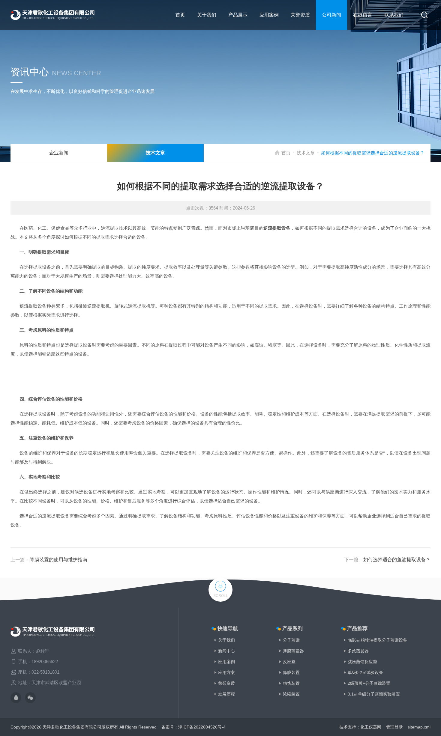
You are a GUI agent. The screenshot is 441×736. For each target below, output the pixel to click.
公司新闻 (331, 14)
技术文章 (306, 152)
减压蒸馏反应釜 (362, 661)
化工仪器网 (370, 727)
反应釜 (289, 661)
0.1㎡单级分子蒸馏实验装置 (374, 694)
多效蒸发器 (358, 650)
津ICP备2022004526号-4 (202, 727)
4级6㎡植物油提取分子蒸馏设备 (377, 640)
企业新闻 (58, 152)
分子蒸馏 (291, 640)
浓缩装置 (291, 694)
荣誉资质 (300, 14)
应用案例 (269, 14)
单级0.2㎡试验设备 (365, 672)
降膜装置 (291, 672)
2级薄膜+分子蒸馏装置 (369, 683)
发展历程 (226, 694)
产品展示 (238, 14)
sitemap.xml (419, 727)
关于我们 (206, 14)
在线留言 (362, 14)
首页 (180, 14)
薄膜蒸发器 (293, 650)
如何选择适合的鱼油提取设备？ (396, 559)
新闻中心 (226, 650)
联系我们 (394, 14)
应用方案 (226, 672)
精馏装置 (291, 683)
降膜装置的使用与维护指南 (58, 559)
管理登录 (394, 727)
